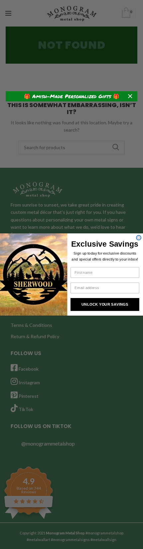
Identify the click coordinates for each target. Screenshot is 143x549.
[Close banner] (130, 96)
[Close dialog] (138, 237)
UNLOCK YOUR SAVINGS (104, 304)
